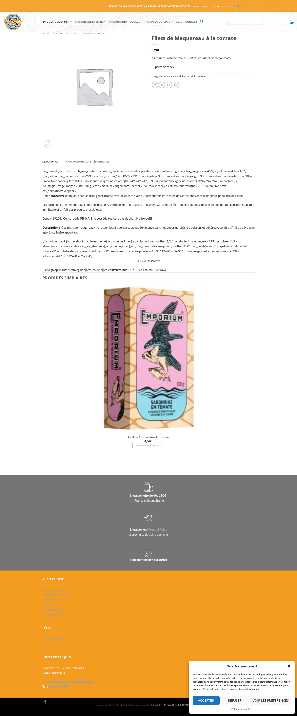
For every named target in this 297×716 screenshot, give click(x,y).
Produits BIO (118, 21)
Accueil (47, 33)
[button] (289, 666)
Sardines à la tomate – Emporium (148, 437)
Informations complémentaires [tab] (87, 161)
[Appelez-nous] (243, 5)
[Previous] (44, 462)
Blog (179, 21)
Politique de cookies (241, 709)
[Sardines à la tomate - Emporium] (148, 359)
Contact (191, 21)
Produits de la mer (56, 21)
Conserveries (87, 33)
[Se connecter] (281, 24)
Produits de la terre (89, 21)
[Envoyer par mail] (169, 85)
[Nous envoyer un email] (238, 5)
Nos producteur (52, 609)
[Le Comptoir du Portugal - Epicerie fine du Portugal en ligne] (20, 22)
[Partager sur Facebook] (155, 85)
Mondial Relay (157, 529)
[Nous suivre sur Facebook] (234, 5)
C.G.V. (46, 643)
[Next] (56, 142)
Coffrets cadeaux (222, 5)
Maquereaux (171, 76)
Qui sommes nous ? (198, 5)
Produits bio (50, 600)
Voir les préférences (271, 700)
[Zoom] (47, 144)
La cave (135, 21)
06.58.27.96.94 (59, 686)
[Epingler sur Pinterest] (176, 85)
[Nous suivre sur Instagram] (51, 702)
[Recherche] (201, 21)
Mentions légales (53, 639)
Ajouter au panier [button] (147, 445)
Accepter (206, 700)
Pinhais (102, 33)
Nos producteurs (157, 21)
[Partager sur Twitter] (162, 85)
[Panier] (291, 21)
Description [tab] (50, 161)
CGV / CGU (104, 704)
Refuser (235, 700)
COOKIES (148, 704)
